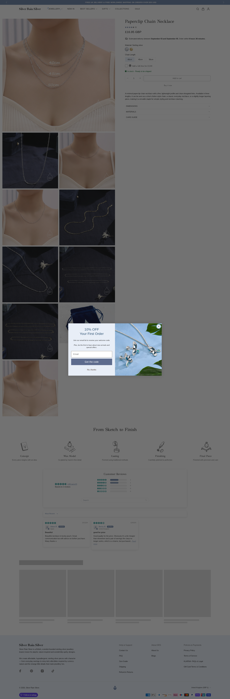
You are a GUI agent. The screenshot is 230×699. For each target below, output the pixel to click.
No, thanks (91, 370)
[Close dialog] (159, 326)
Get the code (92, 362)
